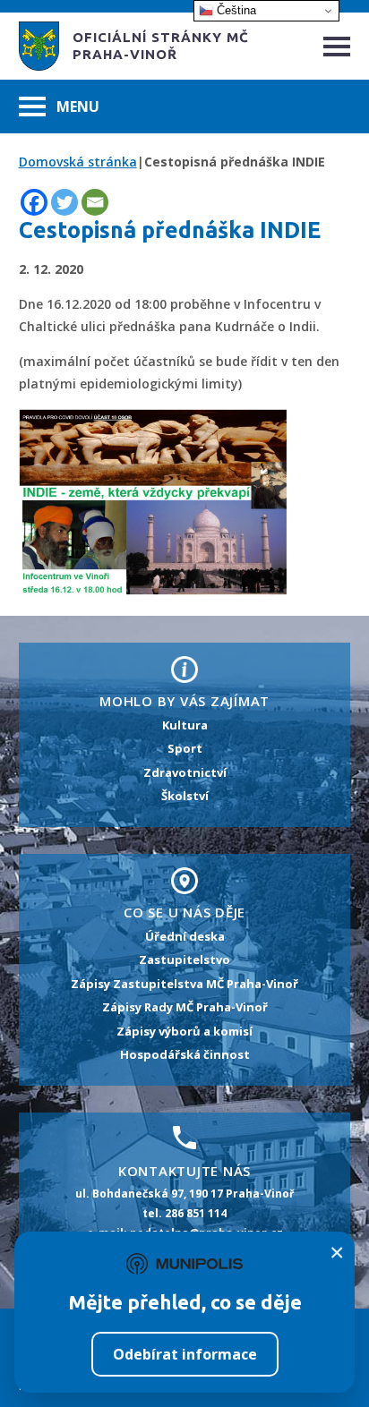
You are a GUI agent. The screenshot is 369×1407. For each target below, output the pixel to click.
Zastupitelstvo (184, 959)
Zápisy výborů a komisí (184, 1031)
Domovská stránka (78, 161)
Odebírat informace (185, 1354)
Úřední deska (185, 936)
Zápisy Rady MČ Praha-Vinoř (185, 1007)
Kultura (185, 725)
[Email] (95, 202)
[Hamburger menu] (336, 46)
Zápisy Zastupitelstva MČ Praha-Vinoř (184, 984)
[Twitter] (64, 202)
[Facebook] (34, 202)
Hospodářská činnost (185, 1054)
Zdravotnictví (185, 772)
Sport (184, 748)
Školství (185, 796)
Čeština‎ (234, 10)
